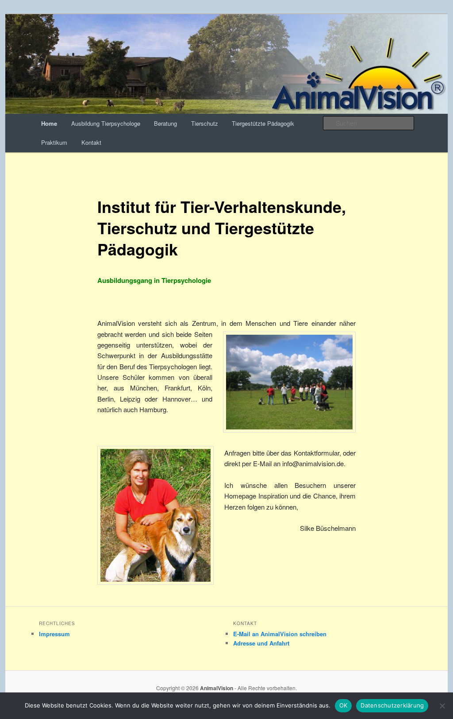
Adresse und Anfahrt (261, 643)
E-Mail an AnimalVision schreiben (279, 634)
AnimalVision (216, 688)
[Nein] (442, 705)
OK (343, 705)
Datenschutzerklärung (392, 705)
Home (49, 123)
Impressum (54, 634)
